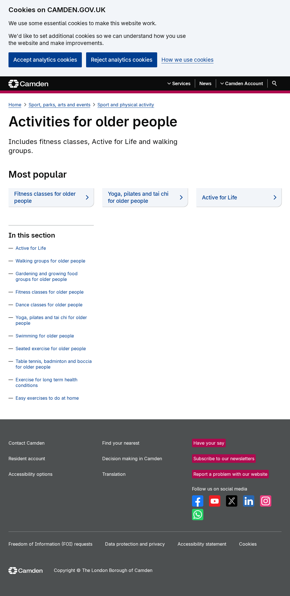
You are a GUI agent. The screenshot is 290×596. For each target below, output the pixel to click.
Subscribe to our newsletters (223, 458)
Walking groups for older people (50, 261)
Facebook (197, 501)
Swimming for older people (45, 336)
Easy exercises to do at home (47, 398)
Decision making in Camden (132, 458)
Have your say (208, 443)
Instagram (265, 501)
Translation (113, 474)
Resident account (26, 458)
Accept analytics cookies (45, 60)
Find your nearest (120, 443)
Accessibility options (30, 474)
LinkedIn (248, 501)
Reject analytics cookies (121, 60)
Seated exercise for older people (51, 348)
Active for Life (219, 197)
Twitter (231, 501)
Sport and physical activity (125, 104)
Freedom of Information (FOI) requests (50, 544)
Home (14, 104)
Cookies (248, 544)
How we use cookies (187, 60)
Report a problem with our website (230, 474)
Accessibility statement (202, 544)
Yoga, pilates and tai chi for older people (138, 197)
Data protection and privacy (135, 544)
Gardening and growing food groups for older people (47, 276)
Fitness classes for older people (45, 197)
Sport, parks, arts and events (59, 104)
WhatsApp (197, 514)
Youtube (214, 501)
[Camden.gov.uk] (28, 84)
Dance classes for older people (49, 304)
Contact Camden (26, 443)
